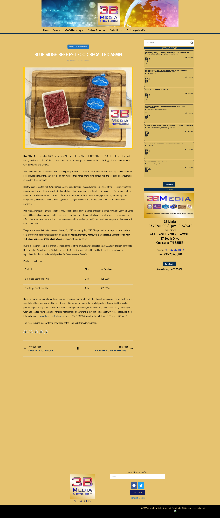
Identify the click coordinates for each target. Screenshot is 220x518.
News (55, 30)
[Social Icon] (25, 332)
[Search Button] (191, 43)
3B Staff (72, 60)
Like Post (85, 60)
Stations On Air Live (96, 30)
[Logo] (108, 14)
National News (83, 46)
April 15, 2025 (73, 46)
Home (45, 30)
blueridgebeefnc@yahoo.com (52, 316)
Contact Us (115, 30)
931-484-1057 (174, 249)
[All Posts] (78, 348)
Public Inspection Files (136, 30)
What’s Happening (73, 30)
